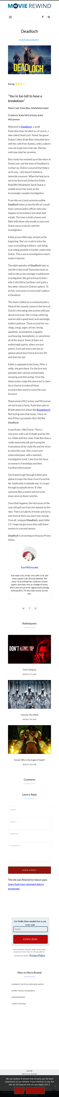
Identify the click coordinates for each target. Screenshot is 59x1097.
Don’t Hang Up (29, 669)
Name (13, 810)
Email (13, 822)
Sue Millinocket (29, 40)
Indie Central (19, 1004)
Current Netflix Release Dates (28, 984)
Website (14, 834)
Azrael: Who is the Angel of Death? (29, 760)
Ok (19, 1090)
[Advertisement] (29, 1036)
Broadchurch (43, 409)
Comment (15, 846)
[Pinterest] (35, 608)
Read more (35, 1090)
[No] (55, 1086)
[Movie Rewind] (29, 5)
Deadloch (26, 126)
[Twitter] (23, 608)
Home (29, 1071)
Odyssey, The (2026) (29, 715)
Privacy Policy (37, 955)
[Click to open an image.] (29, 59)
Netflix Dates (29, 1074)
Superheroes (18, 997)
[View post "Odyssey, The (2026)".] (29, 694)
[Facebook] (42, 17)
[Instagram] (48, 17)
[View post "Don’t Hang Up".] (29, 649)
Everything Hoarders (23, 991)
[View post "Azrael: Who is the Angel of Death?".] (29, 739)
